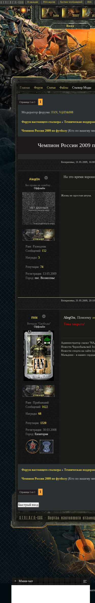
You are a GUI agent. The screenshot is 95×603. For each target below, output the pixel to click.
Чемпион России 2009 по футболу (44, 130)
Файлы (64, 87)
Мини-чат (23, 581)
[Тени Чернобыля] (71, 17)
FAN (54, 112)
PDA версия (49, 2)
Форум (38, 87)
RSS (89, 2)
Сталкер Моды (81, 87)
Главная (25, 87)
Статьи (51, 87)
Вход (70, 26)
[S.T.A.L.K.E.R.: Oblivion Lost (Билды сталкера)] (51, 17)
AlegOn (34, 179)
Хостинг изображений (71, 2)
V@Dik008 (66, 112)
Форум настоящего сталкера (41, 122)
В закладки (32, 2)
